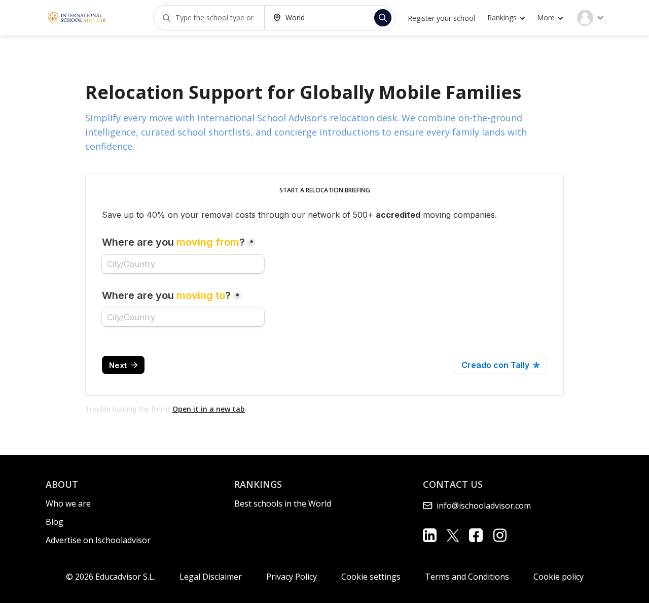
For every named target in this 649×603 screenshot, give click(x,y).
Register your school (441, 18)
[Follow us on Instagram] (500, 535)
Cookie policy (558, 576)
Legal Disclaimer (210, 576)
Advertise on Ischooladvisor (98, 540)
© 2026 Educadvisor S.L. (110, 576)
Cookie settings (371, 576)
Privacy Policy (291, 576)
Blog (54, 521)
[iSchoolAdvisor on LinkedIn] (430, 535)
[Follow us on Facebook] (476, 535)
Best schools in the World (282, 503)
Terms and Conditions (467, 576)
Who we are (68, 503)
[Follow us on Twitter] (453, 535)
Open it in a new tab (208, 409)
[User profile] (590, 18)
